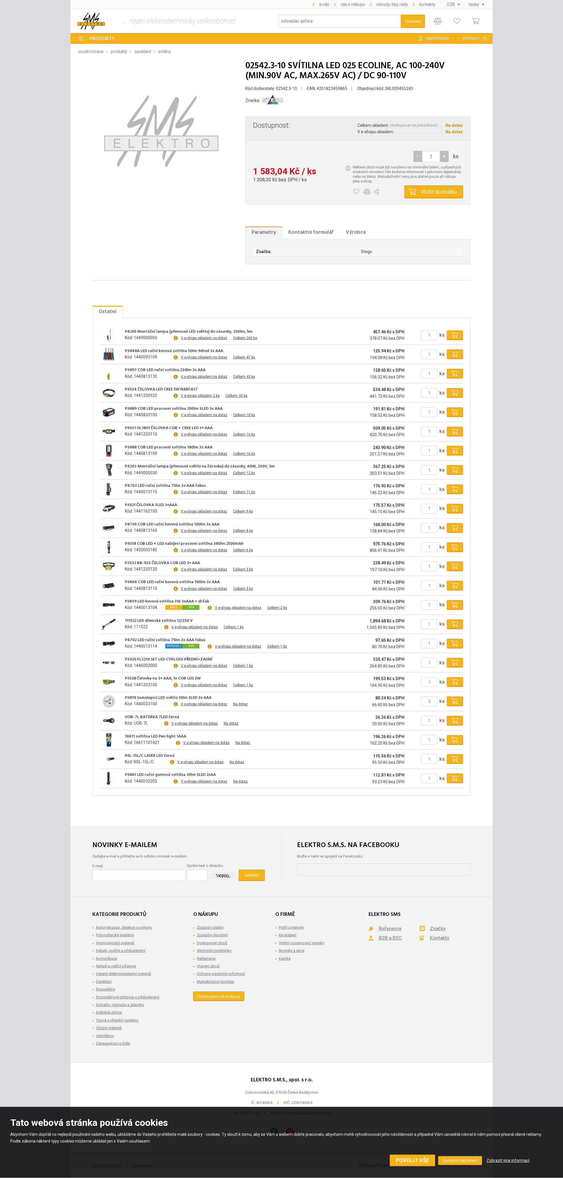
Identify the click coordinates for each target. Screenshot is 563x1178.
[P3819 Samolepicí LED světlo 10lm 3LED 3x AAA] (109, 701)
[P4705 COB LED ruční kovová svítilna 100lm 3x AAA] (109, 528)
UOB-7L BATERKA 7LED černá (152, 717)
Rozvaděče (105, 989)
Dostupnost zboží (212, 943)
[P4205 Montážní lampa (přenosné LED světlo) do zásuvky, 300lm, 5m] (109, 335)
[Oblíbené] (456, 21)
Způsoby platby (210, 927)
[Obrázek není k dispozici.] (161, 131)
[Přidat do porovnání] (367, 192)
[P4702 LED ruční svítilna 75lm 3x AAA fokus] (109, 643)
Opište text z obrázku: (205, 865)
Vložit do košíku (439, 192)
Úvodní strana (91, 51)
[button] (444, 156)
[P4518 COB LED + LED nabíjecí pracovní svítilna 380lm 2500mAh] (109, 547)
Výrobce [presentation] (356, 232)
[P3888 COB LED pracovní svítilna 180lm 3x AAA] (109, 451)
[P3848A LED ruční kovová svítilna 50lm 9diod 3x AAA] (109, 354)
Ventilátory (105, 1036)
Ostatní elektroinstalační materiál (123, 974)
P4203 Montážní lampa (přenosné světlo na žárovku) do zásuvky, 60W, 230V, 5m (200, 466)
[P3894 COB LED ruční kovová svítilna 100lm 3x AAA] (109, 586)
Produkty (102, 39)
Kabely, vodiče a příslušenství (120, 950)
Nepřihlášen (437, 38)
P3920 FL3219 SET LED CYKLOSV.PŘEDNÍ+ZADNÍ (168, 659)
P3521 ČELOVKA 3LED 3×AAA (151, 505)
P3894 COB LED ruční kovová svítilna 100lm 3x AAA (172, 582)
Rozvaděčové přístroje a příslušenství (127, 997)
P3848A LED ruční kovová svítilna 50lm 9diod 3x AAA (174, 351)
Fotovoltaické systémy (115, 935)
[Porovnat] (437, 21)
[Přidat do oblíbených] (356, 192)
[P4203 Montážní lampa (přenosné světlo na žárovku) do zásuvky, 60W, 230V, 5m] (109, 470)
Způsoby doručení (212, 935)
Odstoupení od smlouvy (218, 996)
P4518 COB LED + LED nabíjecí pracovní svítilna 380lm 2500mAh (184, 544)
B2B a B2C (390, 938)
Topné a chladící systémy (117, 1020)
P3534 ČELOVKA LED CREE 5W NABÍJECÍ (161, 389)
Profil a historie (291, 927)
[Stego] (272, 100)
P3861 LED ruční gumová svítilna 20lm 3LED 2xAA (170, 775)
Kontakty (427, 4)
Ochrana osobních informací (221, 974)
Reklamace (206, 958)
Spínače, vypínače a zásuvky (120, 1005)
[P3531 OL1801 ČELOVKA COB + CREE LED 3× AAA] (109, 431)
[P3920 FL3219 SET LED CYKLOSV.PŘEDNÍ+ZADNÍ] (109, 663)
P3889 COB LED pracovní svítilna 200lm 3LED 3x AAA (174, 409)
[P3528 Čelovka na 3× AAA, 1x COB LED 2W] (109, 682)
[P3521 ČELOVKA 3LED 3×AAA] (109, 508)
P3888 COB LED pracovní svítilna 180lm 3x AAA (168, 447)
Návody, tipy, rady (392, 4)
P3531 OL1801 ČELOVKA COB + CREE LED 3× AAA (169, 428)
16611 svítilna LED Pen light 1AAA (155, 736)
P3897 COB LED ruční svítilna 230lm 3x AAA (165, 370)
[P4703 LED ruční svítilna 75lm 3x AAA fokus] (109, 489)
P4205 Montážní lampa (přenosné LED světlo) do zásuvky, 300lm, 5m (188, 331)
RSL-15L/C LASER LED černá (149, 756)
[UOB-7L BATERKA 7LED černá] (109, 720)
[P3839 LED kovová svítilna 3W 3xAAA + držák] (109, 605)
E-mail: (98, 866)
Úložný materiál (109, 1028)
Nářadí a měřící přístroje (116, 966)
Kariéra (285, 958)
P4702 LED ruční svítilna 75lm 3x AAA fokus (165, 640)
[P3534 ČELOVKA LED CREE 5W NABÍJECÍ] (109, 393)
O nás (324, 4)
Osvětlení (143, 51)
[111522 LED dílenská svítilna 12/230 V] (109, 624)
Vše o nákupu (353, 4)
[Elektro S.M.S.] (91, 21)
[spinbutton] (431, 156)
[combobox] (454, 4)
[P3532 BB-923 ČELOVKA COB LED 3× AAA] (109, 566)
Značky (438, 928)
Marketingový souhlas (215, 981)
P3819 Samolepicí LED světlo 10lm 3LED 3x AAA (168, 698)
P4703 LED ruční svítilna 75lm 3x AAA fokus (165, 486)
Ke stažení (287, 935)
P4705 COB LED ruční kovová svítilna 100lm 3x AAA (172, 524)
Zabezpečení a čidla (113, 1043)
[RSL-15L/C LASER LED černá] (109, 759)
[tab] (263, 232)
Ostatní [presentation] (107, 312)
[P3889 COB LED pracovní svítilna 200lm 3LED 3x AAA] (109, 412)
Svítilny (164, 51)
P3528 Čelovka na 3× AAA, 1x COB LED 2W (163, 678)
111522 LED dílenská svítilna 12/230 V (159, 621)
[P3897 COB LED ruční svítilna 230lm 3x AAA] (109, 374)
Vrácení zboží (208, 966)
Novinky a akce (291, 950)
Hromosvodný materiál (115, 943)
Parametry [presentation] (264, 232)
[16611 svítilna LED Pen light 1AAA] (109, 740)
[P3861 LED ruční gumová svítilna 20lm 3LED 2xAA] (109, 778)
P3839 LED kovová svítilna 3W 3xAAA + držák (167, 601)
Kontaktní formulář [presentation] (310, 232)
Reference (390, 928)
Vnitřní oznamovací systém (301, 943)
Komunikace (106, 958)
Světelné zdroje (109, 1012)
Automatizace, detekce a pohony (124, 927)
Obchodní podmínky (214, 950)
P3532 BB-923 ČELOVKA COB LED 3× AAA (162, 563)
